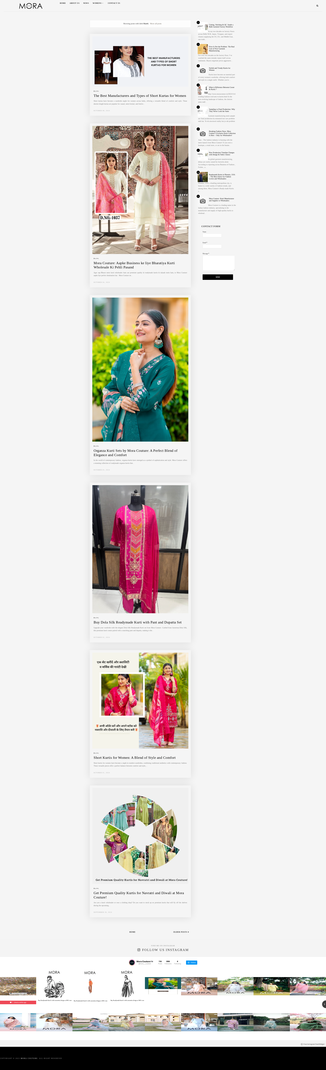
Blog (96, 91)
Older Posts (180, 932)
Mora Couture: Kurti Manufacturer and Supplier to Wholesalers (221, 200)
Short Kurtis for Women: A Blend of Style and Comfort (135, 758)
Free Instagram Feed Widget (313, 1044)
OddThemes (150, 1064)
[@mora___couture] (131, 962)
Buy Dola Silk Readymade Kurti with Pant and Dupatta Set (138, 622)
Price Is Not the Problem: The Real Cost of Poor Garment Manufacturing (221, 49)
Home (63, 3)
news (86, 3)
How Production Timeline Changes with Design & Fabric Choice (221, 154)
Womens (97, 3)
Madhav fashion (187, 1064)
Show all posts (155, 24)
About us (74, 3)
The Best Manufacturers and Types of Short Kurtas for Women (140, 96)
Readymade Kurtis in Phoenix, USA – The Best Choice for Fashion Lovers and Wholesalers (222, 177)
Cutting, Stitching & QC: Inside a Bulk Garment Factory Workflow (221, 26)
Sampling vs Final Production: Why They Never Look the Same (222, 110)
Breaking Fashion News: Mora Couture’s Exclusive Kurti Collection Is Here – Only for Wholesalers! (222, 133)
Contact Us (114, 3)
